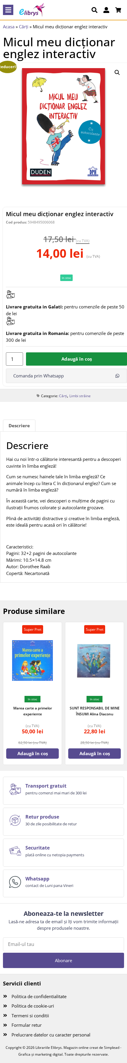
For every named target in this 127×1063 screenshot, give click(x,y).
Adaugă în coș (76, 359)
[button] (8, 10)
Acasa (8, 26)
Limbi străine (80, 395)
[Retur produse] (15, 820)
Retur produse (42, 817)
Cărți (23, 26)
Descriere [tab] (19, 425)
